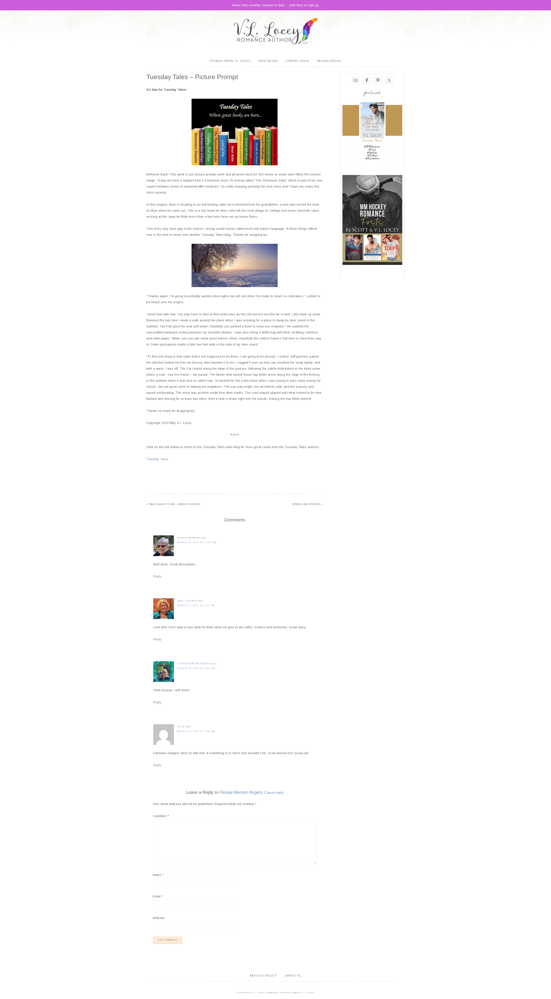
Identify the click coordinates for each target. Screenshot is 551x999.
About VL (293, 975)
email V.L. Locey (303, 992)
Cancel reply (273, 792)
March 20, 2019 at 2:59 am (196, 668)
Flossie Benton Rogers (193, 663)
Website (159, 918)
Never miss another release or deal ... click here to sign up (275, 5)
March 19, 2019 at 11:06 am (197, 542)
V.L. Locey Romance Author (275, 31)
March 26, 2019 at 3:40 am (196, 731)
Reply (157, 576)
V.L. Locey (258, 992)
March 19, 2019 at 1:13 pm (196, 605)
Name (158, 875)
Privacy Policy (263, 975)
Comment (161, 816)
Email (158, 896)
